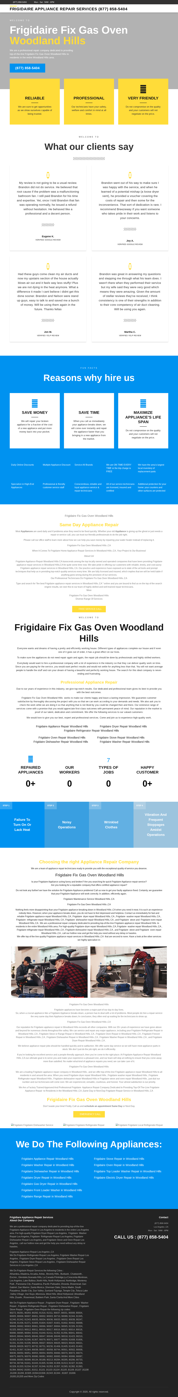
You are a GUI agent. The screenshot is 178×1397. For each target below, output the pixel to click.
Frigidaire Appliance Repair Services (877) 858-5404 (69, 9)
